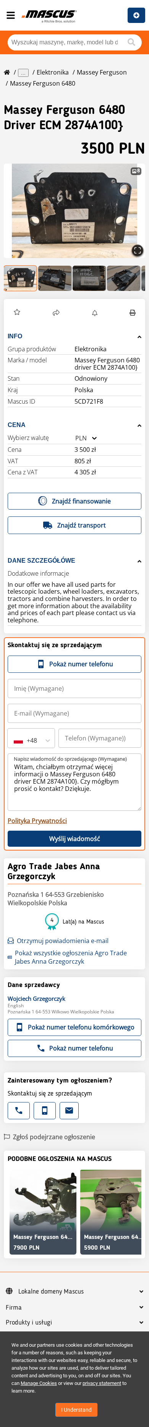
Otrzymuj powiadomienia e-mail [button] (63, 941)
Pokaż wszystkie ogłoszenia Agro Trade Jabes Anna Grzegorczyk (71, 957)
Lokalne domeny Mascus (51, 1291)
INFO (15, 336)
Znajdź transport (81, 525)
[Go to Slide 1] (20, 278)
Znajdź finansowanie (81, 501)
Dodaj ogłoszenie (136, 15)
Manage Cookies (39, 1383)
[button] (74, 211)
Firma (14, 1307)
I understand (76, 1410)
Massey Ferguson (102, 72)
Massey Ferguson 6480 (42, 83)
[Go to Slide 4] (124, 278)
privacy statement (102, 1383)
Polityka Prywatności (37, 821)
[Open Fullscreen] (137, 250)
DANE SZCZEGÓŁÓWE (41, 560)
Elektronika (53, 72)
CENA (17, 425)
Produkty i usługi (29, 1322)
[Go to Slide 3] (89, 278)
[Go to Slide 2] (55, 278)
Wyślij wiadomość (74, 838)
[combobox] (75, 438)
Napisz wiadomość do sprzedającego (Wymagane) (70, 758)
